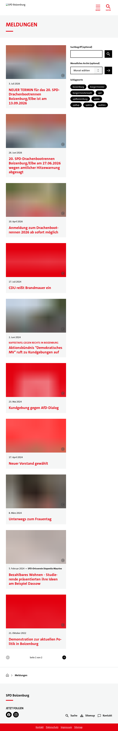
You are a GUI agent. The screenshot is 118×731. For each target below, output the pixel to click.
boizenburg (78, 86)
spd (100, 92)
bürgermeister (97, 86)
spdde (97, 98)
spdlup (76, 105)
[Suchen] (108, 54)
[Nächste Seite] (64, 657)
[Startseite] (7, 675)
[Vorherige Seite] (8, 657)
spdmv (88, 105)
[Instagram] (16, 715)
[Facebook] (9, 715)
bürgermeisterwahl (82, 92)
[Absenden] (108, 70)
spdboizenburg (80, 98)
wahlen (102, 105)
